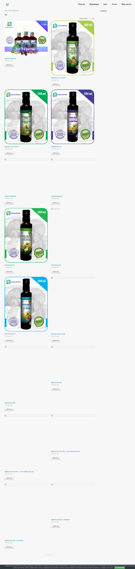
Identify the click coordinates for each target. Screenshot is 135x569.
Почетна (81, 4)
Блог (105, 4)
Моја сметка (126, 4)
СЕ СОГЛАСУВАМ (119, 567)
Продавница (94, 4)
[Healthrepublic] (7, 4)
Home (6, 10)
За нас (114, 4)
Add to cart (9, 65)
